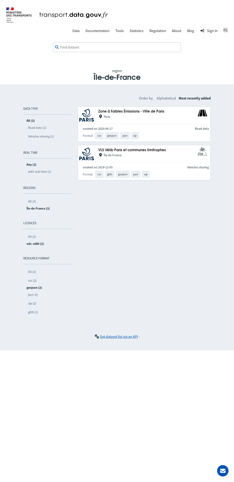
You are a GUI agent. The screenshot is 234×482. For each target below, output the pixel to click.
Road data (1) (37, 128)
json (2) (33, 295)
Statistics (137, 30)
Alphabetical (166, 98)
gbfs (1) (33, 312)
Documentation (97, 30)
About (176, 30)
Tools (119, 30)
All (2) (32, 201)
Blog (190, 30)
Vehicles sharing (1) (41, 136)
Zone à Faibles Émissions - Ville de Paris (131, 111)
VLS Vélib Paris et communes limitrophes (132, 150)
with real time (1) (39, 172)
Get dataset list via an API (119, 336)
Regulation (157, 30)
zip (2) (32, 303)
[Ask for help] (223, 471)
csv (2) (32, 280)
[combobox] (117, 47)
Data (76, 30)
